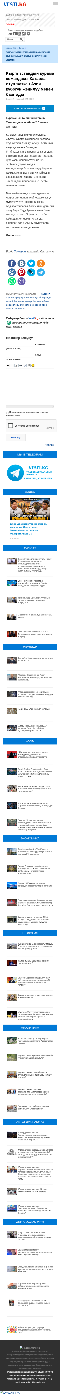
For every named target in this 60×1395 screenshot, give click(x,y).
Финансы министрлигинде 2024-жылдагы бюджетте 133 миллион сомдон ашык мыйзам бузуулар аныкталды (33, 921)
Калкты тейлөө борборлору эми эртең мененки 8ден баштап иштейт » (27, 305)
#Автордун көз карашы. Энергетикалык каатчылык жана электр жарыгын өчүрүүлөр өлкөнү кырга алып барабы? (34, 1136)
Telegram (29, 34)
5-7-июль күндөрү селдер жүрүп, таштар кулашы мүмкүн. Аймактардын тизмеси (36, 1040)
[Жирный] (8, 365)
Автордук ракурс (31, 15)
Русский (10, 24)
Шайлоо (10, 15)
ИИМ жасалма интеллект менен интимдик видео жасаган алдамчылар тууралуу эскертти (33, 754)
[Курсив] (12, 365)
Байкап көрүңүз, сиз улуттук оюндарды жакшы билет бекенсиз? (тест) (34, 1329)
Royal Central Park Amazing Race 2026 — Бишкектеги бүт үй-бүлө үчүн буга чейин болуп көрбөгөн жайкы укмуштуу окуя (35, 772)
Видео (18, 15)
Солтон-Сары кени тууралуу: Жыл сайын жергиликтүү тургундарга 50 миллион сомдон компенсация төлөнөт (34, 981)
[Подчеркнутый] (16, 365)
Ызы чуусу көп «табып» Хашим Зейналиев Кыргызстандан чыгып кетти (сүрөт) (34, 1303)
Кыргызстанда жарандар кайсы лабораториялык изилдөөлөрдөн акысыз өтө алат (33, 1286)
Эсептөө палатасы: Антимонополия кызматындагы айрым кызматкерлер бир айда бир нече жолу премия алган (36, 902)
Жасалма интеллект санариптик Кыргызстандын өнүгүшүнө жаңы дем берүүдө (35, 805)
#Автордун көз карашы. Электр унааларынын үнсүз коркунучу (32, 1190)
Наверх (49, 444)
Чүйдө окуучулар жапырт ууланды (34, 709)
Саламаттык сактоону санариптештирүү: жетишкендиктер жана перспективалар (35, 1252)
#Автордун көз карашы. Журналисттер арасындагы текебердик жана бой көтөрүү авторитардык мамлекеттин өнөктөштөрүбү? (36, 1153)
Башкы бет (11, 48)
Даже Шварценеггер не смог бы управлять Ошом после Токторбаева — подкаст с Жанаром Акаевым (28, 528)
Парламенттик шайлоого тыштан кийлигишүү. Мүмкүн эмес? (33, 1107)
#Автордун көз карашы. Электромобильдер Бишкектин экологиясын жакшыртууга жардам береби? (34, 1209)
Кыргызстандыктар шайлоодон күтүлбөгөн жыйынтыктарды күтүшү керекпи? (35, 1074)
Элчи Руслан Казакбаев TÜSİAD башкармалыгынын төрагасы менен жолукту (35, 634)
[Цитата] (24, 365)
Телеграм (20, 251)
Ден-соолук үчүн (30, 20)
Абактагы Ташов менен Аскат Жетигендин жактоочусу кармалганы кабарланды (35, 677)
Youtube (19, 34)
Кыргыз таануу (13, 20)
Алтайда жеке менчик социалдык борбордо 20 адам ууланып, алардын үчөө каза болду (35, 694)
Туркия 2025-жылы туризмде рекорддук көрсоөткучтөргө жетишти (35, 884)
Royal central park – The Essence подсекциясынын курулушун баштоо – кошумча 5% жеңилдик (36, 851)
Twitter (10, 34)
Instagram (24, 34)
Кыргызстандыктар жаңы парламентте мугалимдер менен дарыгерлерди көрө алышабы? (33, 1091)
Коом (21, 48)
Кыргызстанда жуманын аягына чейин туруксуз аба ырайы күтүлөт (36, 1056)
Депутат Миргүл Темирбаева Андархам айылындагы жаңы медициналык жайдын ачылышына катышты (34, 1236)
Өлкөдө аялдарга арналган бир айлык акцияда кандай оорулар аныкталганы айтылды (36, 1269)
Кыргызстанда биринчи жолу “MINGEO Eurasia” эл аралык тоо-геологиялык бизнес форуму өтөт (36, 946)
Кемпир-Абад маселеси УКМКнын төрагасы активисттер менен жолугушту (34, 600)
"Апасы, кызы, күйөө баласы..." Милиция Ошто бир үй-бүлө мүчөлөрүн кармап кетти (32, 728)
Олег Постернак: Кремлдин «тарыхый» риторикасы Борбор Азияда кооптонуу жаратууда (33, 583)
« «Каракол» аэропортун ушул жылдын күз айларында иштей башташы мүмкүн (28, 297)
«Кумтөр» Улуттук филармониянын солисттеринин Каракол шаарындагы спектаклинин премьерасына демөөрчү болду (35, 1015)
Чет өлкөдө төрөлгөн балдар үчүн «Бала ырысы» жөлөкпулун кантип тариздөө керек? (34, 788)
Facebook (15, 34)
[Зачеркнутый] (20, 365)
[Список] (29, 365)
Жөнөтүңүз (15, 437)
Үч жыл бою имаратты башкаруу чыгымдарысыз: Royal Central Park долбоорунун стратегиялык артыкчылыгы (34, 869)
